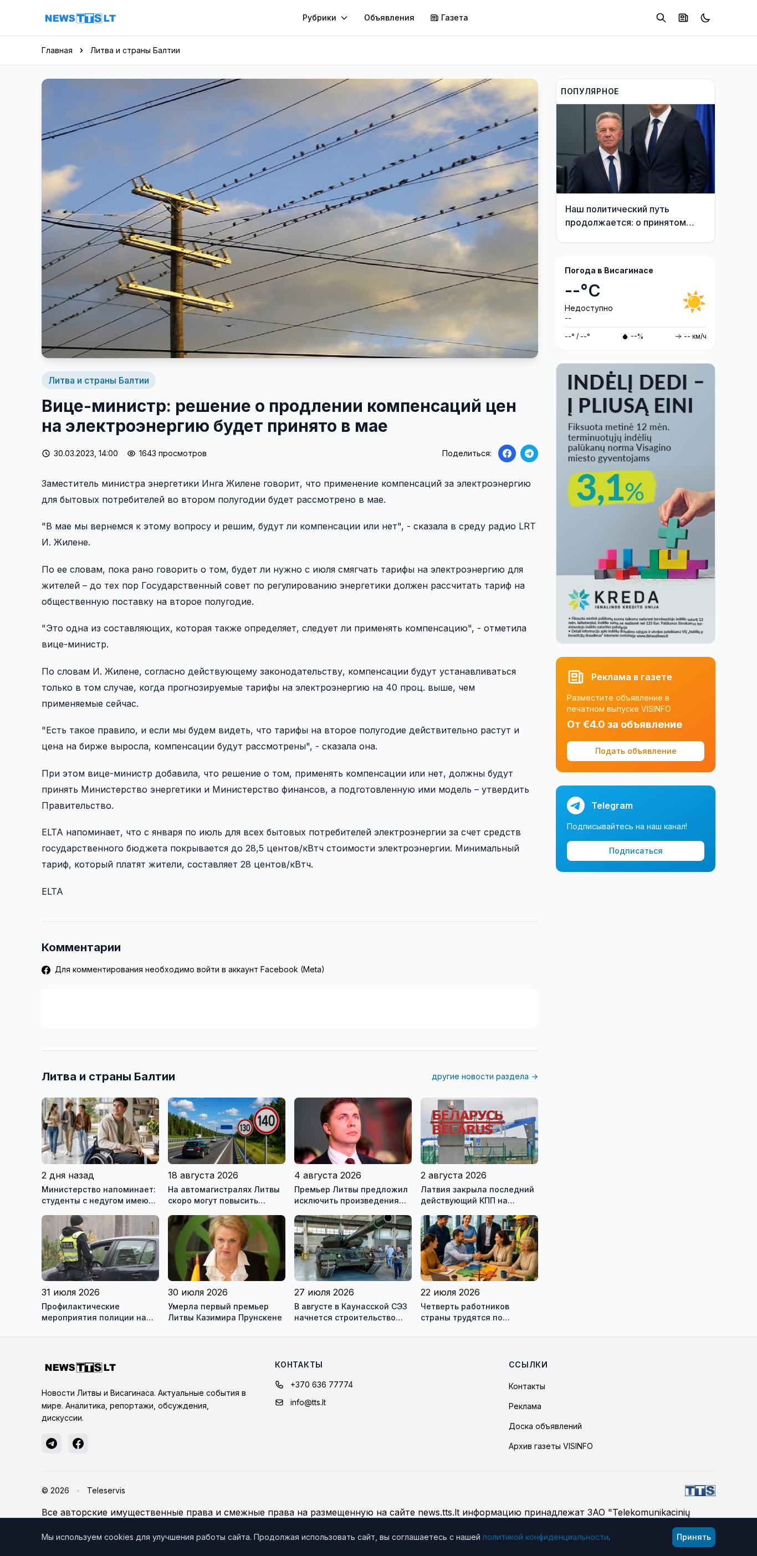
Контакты (527, 1386)
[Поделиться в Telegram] (529, 453)
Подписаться (636, 850)
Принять (694, 1537)
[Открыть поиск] (661, 18)
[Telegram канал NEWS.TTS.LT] (52, 1443)
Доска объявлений (545, 1426)
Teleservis (106, 1490)
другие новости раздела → (485, 1076)
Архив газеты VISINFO (551, 1446)
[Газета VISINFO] (683, 18)
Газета (454, 17)
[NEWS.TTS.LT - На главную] (80, 17)
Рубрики (319, 17)
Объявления (389, 17)
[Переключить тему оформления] (705, 18)
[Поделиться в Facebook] (507, 453)
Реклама (525, 1406)
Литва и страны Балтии (135, 50)
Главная (57, 50)
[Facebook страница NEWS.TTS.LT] (78, 1443)
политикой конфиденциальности (545, 1537)
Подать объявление (636, 751)
